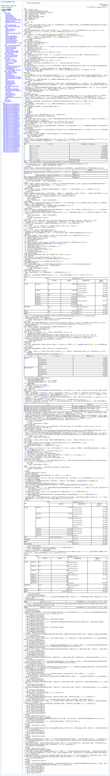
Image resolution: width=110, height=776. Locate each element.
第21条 (57, 392)
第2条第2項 (37, 183)
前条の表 (84, 183)
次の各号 (52, 46)
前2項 (26, 69)
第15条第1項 (33, 193)
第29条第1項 (29, 551)
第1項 (26, 101)
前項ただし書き (29, 163)
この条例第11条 (80, 480)
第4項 (26, 412)
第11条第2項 (30, 354)
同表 (79, 401)
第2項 (39, 193)
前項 (32, 52)
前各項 (26, 419)
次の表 (79, 139)
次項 (43, 397)
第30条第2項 (81, 344)
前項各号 (27, 114)
